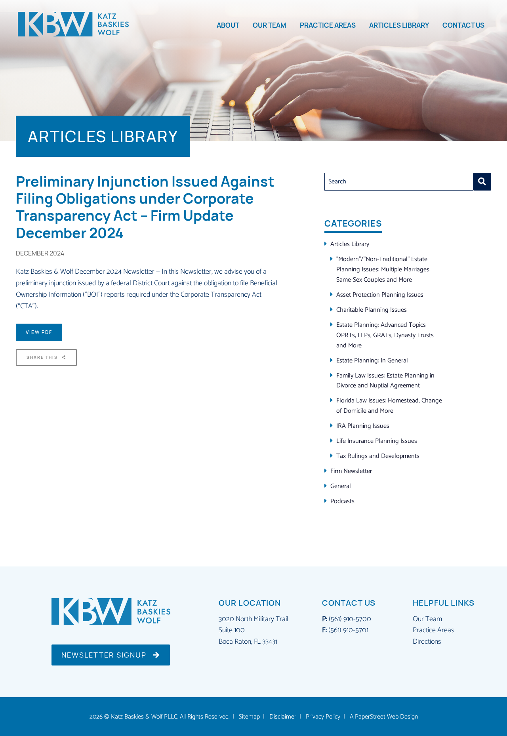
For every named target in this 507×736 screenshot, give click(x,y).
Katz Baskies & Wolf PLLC (144, 717)
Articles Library (399, 25)
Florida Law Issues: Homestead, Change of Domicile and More (389, 405)
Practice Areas (328, 25)
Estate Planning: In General (372, 360)
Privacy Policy (323, 717)
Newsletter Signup (105, 655)
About (228, 25)
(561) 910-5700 (350, 619)
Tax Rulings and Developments (377, 456)
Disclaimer (282, 717)
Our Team (269, 25)
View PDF (39, 332)
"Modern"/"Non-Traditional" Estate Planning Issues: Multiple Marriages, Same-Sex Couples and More (383, 269)
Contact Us (463, 25)
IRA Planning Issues (362, 426)
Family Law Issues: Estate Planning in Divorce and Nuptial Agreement (385, 380)
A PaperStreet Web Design (384, 717)
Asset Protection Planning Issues (379, 295)
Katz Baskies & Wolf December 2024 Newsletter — (89, 272)
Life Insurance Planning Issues (376, 441)
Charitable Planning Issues (371, 310)
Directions (427, 642)
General (340, 486)
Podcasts (342, 501)
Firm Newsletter (351, 471)
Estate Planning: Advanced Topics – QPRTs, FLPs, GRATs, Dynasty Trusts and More (385, 335)
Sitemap (249, 717)
